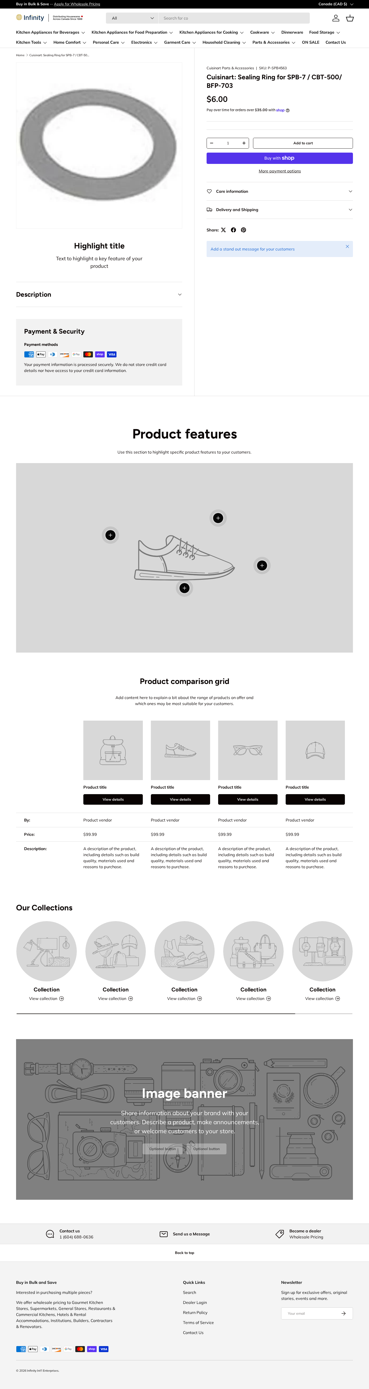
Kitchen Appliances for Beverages (47, 32)
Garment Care (177, 42)
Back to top (184, 1252)
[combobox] (208, 18)
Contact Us (336, 42)
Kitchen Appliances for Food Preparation (129, 32)
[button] (349, 18)
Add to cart (303, 143)
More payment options (280, 170)
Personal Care (106, 42)
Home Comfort (67, 42)
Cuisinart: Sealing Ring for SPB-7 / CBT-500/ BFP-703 (59, 55)
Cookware (259, 32)
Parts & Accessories (271, 42)
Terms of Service (198, 1322)
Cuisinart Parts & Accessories (230, 68)
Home (20, 55)
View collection (43, 998)
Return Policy (195, 1312)
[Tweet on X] (223, 230)
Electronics (141, 42)
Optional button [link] (162, 1149)
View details (113, 799)
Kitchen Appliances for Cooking (208, 32)
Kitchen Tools (28, 42)
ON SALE (311, 42)
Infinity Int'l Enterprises (42, 1370)
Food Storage (321, 32)
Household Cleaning (221, 42)
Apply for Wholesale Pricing (77, 4)
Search (189, 1292)
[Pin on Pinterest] (243, 230)
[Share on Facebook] (233, 230)
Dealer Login (195, 1302)
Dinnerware (292, 32)
